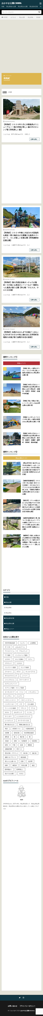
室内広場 (16, 733)
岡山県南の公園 (11, 6)
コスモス (19, 663)
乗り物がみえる (9, 724)
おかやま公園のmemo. (12, 3)
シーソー (24, 675)
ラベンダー (8, 716)
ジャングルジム (9, 679)
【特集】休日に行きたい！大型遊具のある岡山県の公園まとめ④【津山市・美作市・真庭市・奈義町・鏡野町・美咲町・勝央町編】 (31, 437)
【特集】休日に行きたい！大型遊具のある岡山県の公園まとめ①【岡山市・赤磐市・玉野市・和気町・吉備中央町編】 (31, 389)
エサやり (7, 659)
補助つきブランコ (10, 757)
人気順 (10, 92)
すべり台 (7, 647)
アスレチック (23, 651)
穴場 (14, 745)
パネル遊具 (30, 704)
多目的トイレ (17, 728)
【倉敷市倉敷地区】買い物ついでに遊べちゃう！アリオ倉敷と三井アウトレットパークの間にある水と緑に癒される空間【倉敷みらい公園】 (31, 523)
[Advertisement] (21, 47)
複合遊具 (23, 757)
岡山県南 (30, 17)
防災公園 (24, 765)
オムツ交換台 (19, 659)
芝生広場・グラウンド (11, 753)
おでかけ (13, 17)
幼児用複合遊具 (29, 733)
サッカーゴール (30, 671)
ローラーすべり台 (23, 720)
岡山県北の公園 (22, 6)
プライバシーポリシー (27, 1006)
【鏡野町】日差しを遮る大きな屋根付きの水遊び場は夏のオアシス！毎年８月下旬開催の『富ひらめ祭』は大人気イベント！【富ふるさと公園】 (31, 541)
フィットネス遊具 (10, 708)
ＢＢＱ (21, 773)
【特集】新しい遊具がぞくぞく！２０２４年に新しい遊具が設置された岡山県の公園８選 (31, 371)
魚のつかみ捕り (9, 773)
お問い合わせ (12, 1006)
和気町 (38, 17)
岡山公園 (22, 17)
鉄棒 (6, 765)
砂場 (6, 745)
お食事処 (33, 643)
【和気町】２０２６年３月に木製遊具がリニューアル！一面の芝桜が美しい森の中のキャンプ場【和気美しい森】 (21, 127)
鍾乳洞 (15, 765)
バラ (20, 704)
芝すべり (19, 749)
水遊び (7, 741)
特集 (3, 6)
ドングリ (19, 696)
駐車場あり (8, 769)
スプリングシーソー (11, 684)
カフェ (30, 659)
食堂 (33, 765)
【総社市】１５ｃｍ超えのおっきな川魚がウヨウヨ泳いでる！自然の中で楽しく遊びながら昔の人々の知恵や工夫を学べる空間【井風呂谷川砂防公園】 (31, 505)
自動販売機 (8, 749)
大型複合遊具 (30, 728)
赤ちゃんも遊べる (10, 761)
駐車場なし (20, 769)
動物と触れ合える (24, 724)
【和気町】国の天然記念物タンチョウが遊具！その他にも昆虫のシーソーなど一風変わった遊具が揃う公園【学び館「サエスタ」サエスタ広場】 (21, 286)
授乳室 (7, 737)
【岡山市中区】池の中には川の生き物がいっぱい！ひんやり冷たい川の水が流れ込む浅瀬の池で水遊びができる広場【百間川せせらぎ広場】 (31, 468)
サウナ (19, 671)
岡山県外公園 (10, 623)
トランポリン (32, 692)
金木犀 (30, 761)
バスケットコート (10, 700)
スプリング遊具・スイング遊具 (14, 688)
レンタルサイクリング (23, 716)
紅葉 (21, 745)
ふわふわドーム (20, 647)
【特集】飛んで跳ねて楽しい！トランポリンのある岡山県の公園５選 (31, 403)
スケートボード (24, 679)
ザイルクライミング (11, 675)
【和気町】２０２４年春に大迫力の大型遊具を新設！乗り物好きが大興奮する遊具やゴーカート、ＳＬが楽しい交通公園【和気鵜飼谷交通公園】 (21, 236)
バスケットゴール (26, 700)
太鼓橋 (7, 733)
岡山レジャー (10, 629)
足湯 (22, 761)
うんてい (22, 643)
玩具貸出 (34, 741)
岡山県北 (8, 613)
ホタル (7, 712)
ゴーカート (8, 671)
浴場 (15, 741)
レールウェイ (9, 720)
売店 (6, 728)
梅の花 (22, 737)
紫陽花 (30, 745)
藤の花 (34, 753)
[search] (39, 12)
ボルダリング (18, 712)
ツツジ (21, 692)
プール (33, 708)
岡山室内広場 (34, 6)
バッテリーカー (9, 704)
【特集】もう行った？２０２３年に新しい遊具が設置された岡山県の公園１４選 (31, 419)
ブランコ (23, 708)
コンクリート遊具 (10, 667)
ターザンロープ (9, 692)
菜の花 (25, 753)
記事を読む (34, 139)
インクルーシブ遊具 (21, 655)
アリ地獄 (7, 655)
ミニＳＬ (29, 712)
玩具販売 (24, 741)
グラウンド (8, 663)
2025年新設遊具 (10, 643)
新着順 (5, 92)
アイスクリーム (9, 651)
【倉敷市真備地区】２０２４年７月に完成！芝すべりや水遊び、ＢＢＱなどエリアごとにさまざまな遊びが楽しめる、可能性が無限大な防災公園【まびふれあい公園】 (31, 487)
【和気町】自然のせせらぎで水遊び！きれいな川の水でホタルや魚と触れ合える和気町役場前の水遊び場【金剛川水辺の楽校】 (21, 334)
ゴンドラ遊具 (25, 667)
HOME (5, 17)
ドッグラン (8, 696)
